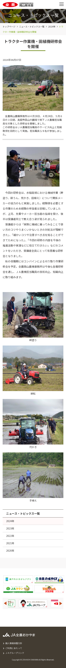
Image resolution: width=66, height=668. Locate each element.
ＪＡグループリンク (14, 652)
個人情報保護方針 (13, 643)
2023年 (10, 528)
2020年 (10, 550)
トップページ (9, 26)
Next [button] (60, 603)
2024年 (51, 26)
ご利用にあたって (13, 648)
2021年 (10, 543)
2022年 (10, 536)
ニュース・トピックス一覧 (31, 26)
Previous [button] (5, 603)
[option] (39, 603)
